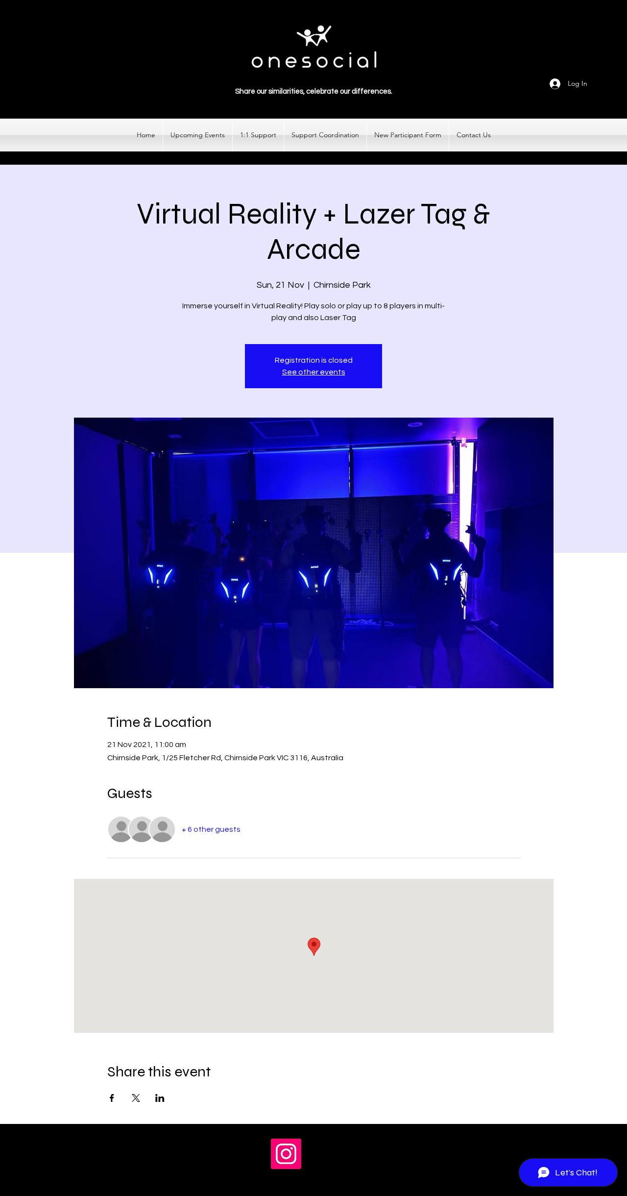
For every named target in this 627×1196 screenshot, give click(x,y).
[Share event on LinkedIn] (160, 1098)
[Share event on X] (136, 1098)
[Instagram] (286, 1154)
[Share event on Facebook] (112, 1098)
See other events (313, 372)
